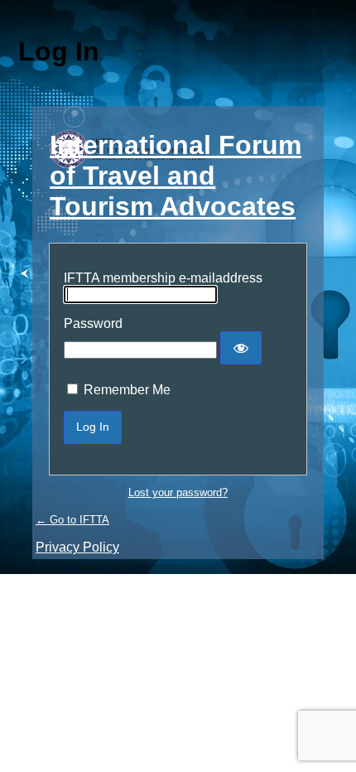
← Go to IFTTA (72, 520)
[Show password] (241, 347)
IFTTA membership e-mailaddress (163, 278)
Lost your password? (178, 492)
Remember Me (127, 390)
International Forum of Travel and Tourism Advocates (175, 175)
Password (93, 323)
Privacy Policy (77, 547)
